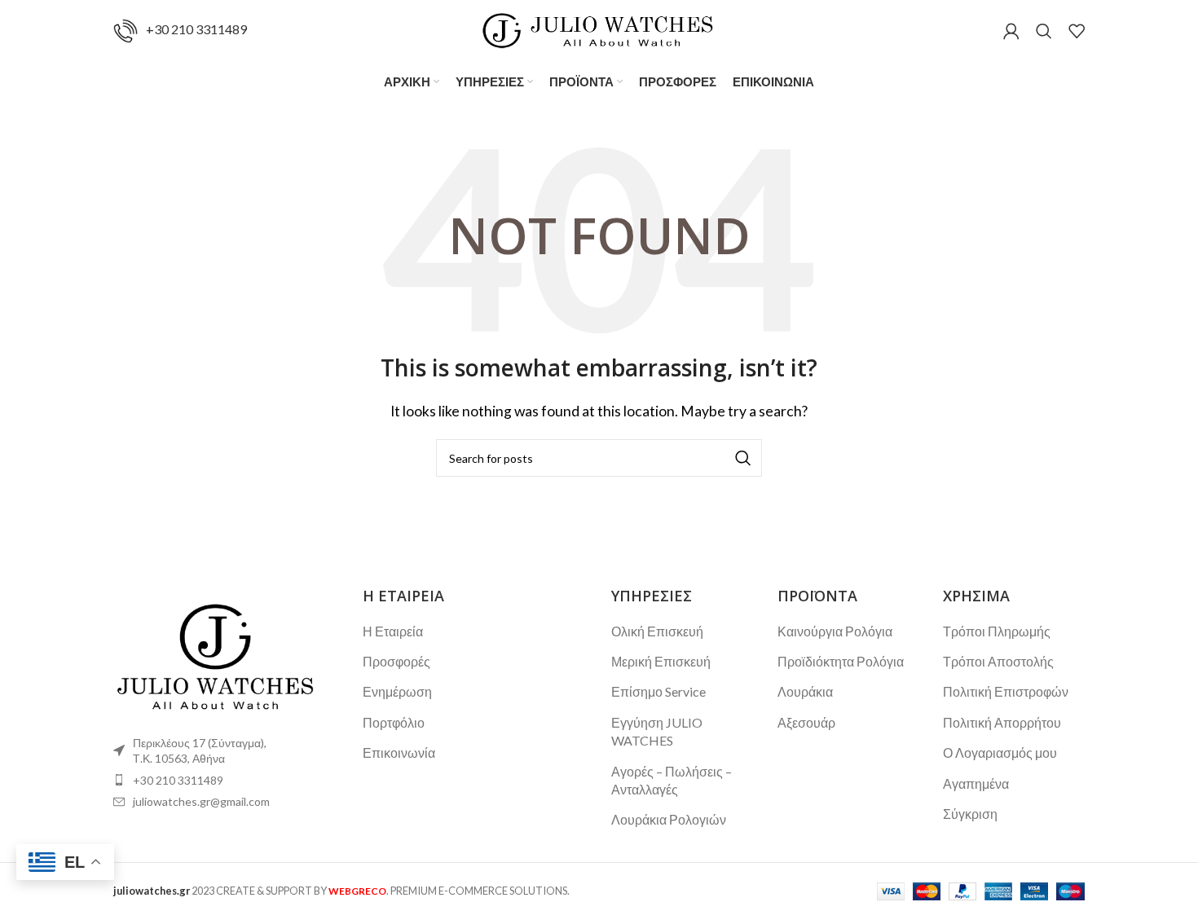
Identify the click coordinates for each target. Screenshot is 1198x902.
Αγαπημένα (976, 783)
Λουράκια (805, 691)
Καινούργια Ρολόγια (834, 631)
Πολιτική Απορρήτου (1002, 722)
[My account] (1011, 31)
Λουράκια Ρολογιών (668, 819)
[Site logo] (599, 29)
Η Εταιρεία (393, 631)
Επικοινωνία (399, 752)
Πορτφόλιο (394, 722)
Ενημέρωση (397, 691)
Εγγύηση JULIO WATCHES (657, 731)
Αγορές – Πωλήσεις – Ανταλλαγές (671, 780)
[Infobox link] (180, 31)
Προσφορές (396, 661)
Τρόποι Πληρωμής (996, 631)
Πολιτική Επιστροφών (1005, 691)
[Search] (1044, 31)
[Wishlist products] (1076, 31)
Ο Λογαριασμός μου (1000, 752)
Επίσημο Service (658, 691)
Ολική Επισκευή (657, 631)
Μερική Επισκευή (661, 661)
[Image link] (215, 654)
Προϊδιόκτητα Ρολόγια (840, 661)
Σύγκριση (970, 813)
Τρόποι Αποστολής (998, 661)
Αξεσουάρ (806, 722)
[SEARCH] (743, 458)
